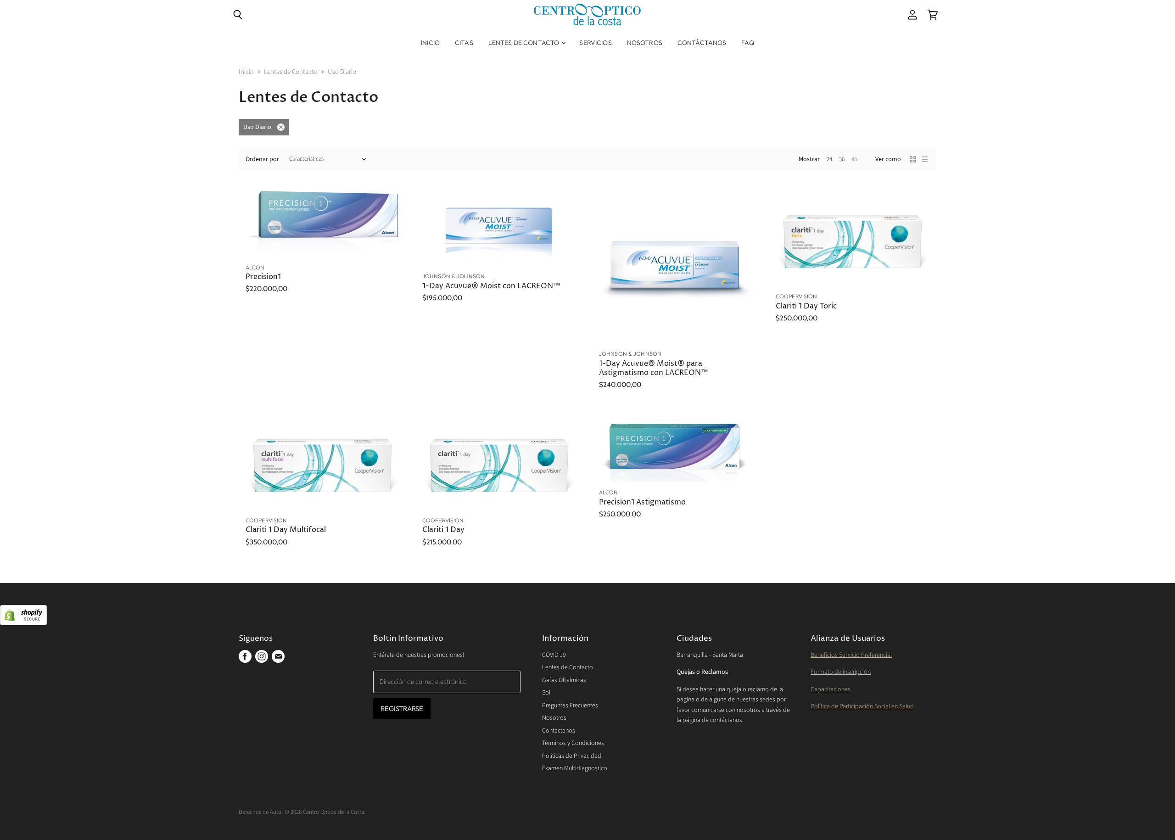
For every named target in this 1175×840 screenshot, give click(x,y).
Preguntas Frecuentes (570, 705)
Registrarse (402, 708)
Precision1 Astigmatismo (642, 502)
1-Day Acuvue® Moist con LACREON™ (491, 286)
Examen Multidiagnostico (574, 768)
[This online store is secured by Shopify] (587, 616)
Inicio (430, 43)
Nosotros (644, 43)
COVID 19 (554, 655)
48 (854, 159)
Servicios (595, 43)
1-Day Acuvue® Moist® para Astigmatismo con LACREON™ (653, 368)
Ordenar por (262, 159)
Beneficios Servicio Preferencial (851, 655)
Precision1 (263, 277)
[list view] (924, 159)
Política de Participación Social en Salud (862, 706)
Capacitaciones (830, 689)
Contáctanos (702, 43)
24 (829, 159)
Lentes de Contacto (524, 43)
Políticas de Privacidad (571, 756)
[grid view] (913, 159)
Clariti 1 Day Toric (806, 306)
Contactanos (558, 730)
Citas (464, 43)
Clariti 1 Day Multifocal (286, 530)
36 (842, 159)
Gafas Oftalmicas (564, 680)
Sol (546, 692)
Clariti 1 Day (443, 530)
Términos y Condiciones (573, 743)
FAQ (747, 43)
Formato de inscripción (841, 672)
